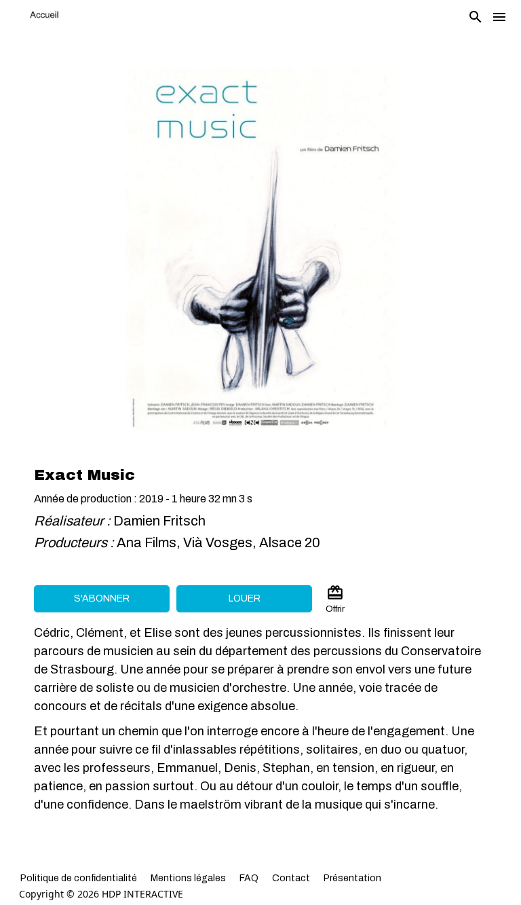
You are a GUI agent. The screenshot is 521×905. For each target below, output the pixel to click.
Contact (291, 878)
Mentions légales (188, 878)
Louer (244, 598)
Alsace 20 (289, 542)
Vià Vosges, (221, 542)
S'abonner (102, 598)
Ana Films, (150, 542)
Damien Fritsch (159, 520)
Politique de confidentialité (78, 878)
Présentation (352, 878)
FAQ (248, 878)
